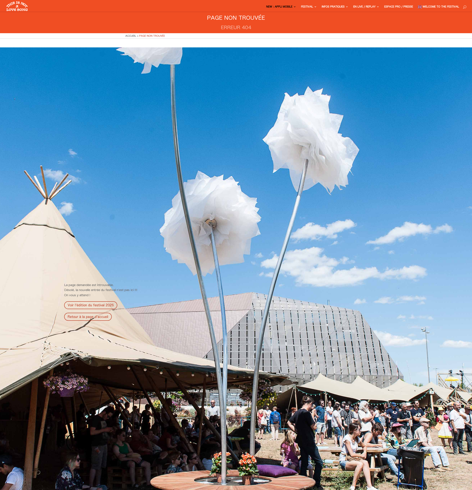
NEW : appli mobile (279, 7)
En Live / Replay (364, 7)
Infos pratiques (333, 7)
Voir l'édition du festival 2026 (91, 305)
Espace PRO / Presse (398, 7)
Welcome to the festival (441, 7)
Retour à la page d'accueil (88, 316)
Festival (307, 7)
